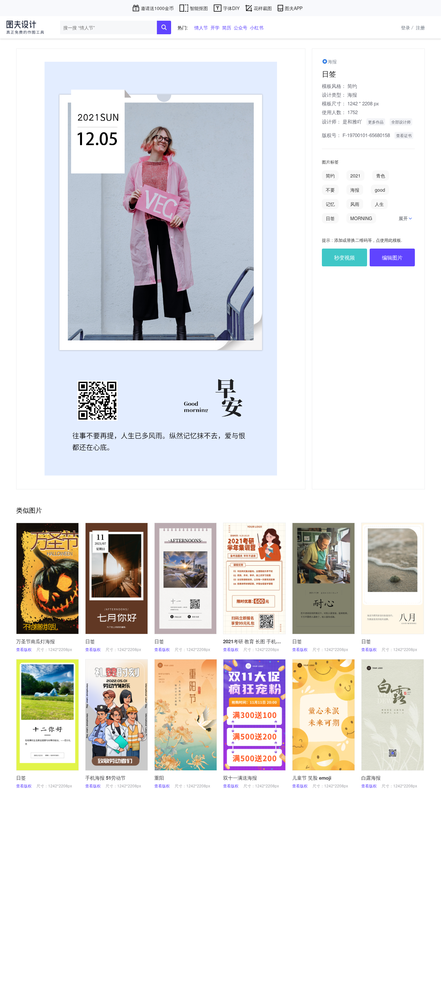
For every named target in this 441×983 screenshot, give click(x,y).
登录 (407, 27)
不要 (330, 190)
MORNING (361, 218)
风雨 (354, 204)
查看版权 (24, 649)
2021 (355, 175)
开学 (215, 27)
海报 (352, 94)
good (380, 190)
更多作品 (376, 121)
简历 (226, 27)
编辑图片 (392, 257)
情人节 (201, 27)
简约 (352, 85)
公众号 (240, 27)
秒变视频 (344, 257)
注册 (420, 27)
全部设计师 (401, 121)
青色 (380, 175)
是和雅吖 (352, 121)
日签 (330, 218)
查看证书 (404, 135)
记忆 (330, 204)
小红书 (256, 27)
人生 (379, 204)
